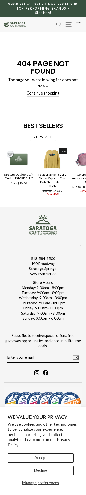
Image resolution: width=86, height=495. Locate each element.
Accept (40, 457)
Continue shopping (43, 93)
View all (43, 137)
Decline (40, 470)
